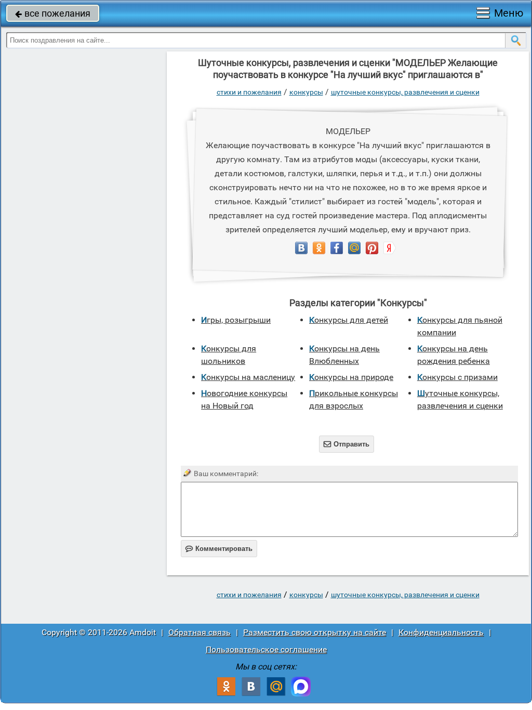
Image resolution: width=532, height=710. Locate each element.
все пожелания (52, 13)
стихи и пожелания (249, 92)
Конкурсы (306, 92)
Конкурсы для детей (348, 320)
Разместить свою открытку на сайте (314, 632)
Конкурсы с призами (457, 377)
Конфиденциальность (441, 632)
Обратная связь (199, 632)
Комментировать (218, 549)
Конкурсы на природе (351, 377)
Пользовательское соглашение (266, 649)
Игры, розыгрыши (236, 320)
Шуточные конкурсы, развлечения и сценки (405, 92)
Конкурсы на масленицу (248, 377)
